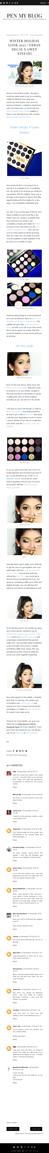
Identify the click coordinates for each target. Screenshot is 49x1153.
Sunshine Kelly (18, 847)
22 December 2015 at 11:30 (30, 1010)
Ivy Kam (16, 1010)
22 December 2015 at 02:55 (29, 936)
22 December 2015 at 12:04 (31, 1026)
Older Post (36, 1129)
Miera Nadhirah (19, 889)
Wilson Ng (17, 794)
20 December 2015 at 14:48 (31, 829)
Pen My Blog (24, 15)
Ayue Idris (17, 953)
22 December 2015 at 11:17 (31, 989)
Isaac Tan (17, 1026)
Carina (15, 936)
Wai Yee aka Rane (20, 914)
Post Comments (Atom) (34, 1133)
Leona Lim (17, 811)
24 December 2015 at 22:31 (27, 1047)
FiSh (14, 772)
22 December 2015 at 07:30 (31, 953)
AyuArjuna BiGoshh (20, 1067)
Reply (15, 787)
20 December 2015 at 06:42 (32, 794)
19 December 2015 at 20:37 (27, 772)
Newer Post (13, 1129)
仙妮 (14, 1047)
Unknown (16, 829)
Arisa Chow (17, 868)
